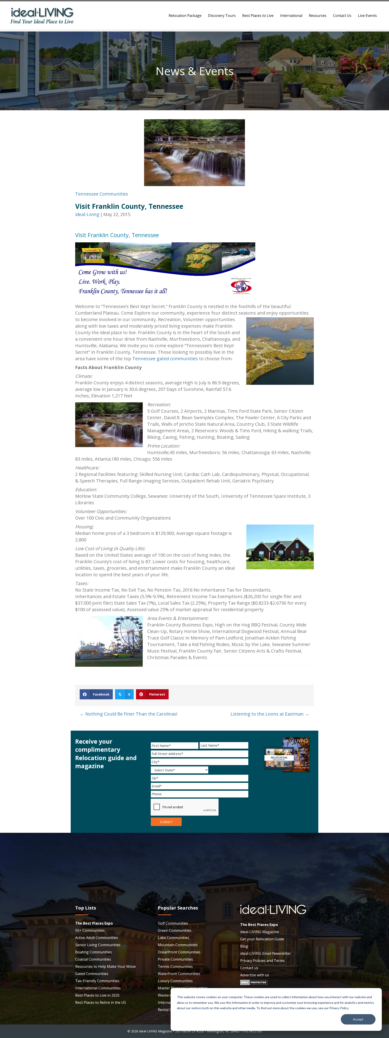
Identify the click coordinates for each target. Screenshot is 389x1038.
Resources (317, 15)
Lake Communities (173, 937)
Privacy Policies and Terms (262, 960)
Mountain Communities (178, 944)
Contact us (249, 967)
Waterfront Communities (179, 973)
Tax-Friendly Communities (97, 980)
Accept (358, 1019)
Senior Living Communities (97, 944)
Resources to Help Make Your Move (105, 966)
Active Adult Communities (96, 937)
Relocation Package (185, 15)
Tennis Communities (175, 966)
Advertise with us (254, 975)
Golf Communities (173, 923)
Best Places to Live (258, 15)
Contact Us (342, 15)
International (291, 15)
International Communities (98, 988)
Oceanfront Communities (179, 952)
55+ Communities (90, 930)
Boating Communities (93, 952)
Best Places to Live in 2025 (97, 995)
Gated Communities (91, 973)
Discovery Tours (222, 15)
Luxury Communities (175, 980)
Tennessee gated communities (165, 359)
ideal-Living (87, 214)
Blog (244, 946)
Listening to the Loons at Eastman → (270, 714)
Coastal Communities (93, 959)
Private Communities (175, 959)
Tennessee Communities (101, 194)
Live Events (367, 15)
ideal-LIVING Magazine (259, 931)
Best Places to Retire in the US (100, 1002)
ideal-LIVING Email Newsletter (265, 953)
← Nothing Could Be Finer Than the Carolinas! (128, 714)
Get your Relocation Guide (262, 939)
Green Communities (174, 930)
